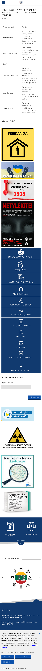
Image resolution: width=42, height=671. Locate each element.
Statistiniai (22, 652)
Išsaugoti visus (23, 657)
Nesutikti (7, 662)
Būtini (5, 652)
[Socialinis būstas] (31, 528)
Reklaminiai (31, 652)
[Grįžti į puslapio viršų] (36, 602)
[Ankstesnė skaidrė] (2, 578)
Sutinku (7, 657)
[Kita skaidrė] (39, 578)
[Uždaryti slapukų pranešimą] (40, 633)
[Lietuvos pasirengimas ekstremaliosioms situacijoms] (21, 578)
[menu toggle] (3, 2)
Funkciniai (13, 652)
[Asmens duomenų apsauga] (10, 528)
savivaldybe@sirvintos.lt (16, 617)
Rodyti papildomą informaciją (13, 668)
